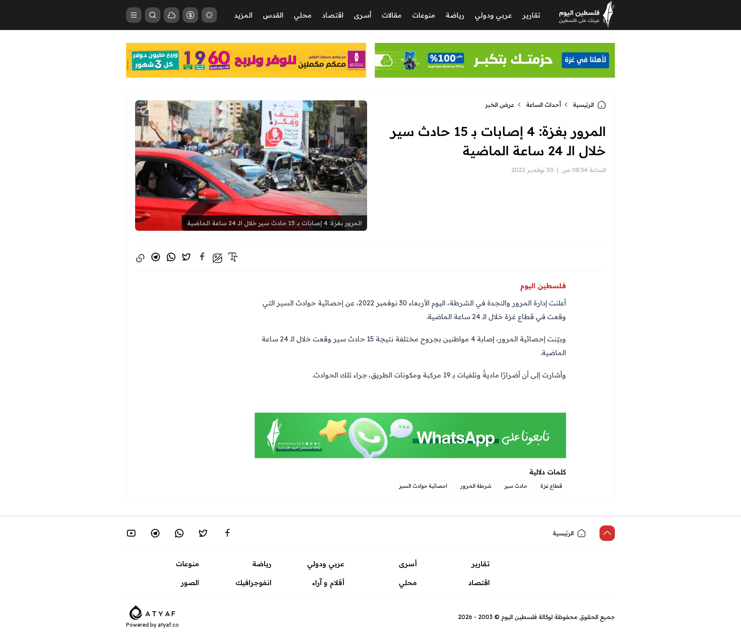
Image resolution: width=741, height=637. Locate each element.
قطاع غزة (551, 486)
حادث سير (515, 486)
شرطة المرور (475, 486)
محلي (303, 15)
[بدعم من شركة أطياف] (152, 611)
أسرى (362, 15)
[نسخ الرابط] (140, 258)
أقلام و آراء (328, 582)
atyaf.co (168, 625)
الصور (190, 582)
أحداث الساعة (543, 105)
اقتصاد (332, 15)
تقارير (531, 15)
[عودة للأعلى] (607, 533)
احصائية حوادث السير (423, 486)
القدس (273, 15)
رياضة (455, 15)
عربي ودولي (493, 15)
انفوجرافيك (253, 582)
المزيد (243, 15)
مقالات (392, 15)
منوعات (423, 15)
